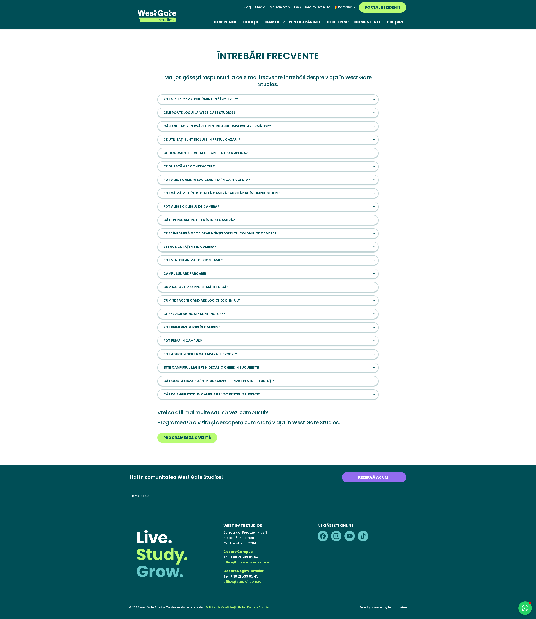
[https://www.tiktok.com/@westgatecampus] (363, 536)
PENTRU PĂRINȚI (304, 22)
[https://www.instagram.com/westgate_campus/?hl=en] (336, 536)
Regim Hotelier (317, 7)
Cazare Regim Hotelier (243, 570)
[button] (268, 99)
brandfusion (397, 607)
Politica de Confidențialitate (225, 607)
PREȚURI (395, 22)
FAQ (297, 7)
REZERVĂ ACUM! (374, 477)
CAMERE (273, 22)
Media (260, 7)
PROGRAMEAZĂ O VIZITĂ (187, 437)
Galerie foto (280, 7)
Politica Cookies (258, 607)
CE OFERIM (337, 22)
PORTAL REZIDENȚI (382, 7)
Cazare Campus (238, 551)
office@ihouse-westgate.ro (247, 562)
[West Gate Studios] (157, 16)
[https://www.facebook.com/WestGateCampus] (323, 536)
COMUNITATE (367, 22)
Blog (247, 7)
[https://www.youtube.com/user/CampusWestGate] (349, 536)
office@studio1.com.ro (242, 581)
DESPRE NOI (225, 22)
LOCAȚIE (250, 22)
